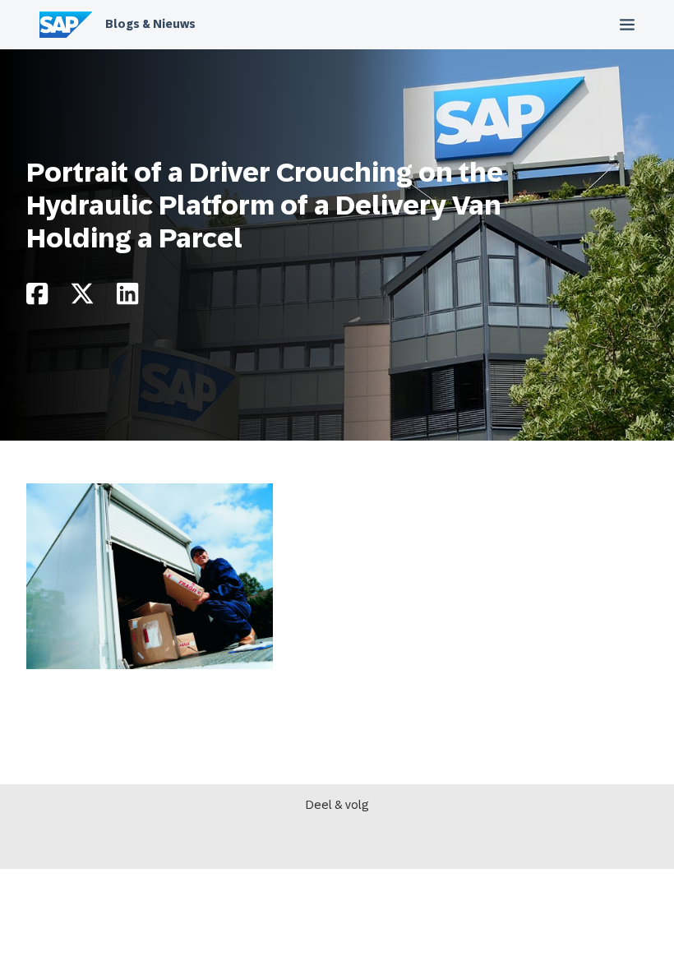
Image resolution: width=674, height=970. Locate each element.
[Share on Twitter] (82, 298)
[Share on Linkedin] (127, 298)
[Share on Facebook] (37, 298)
